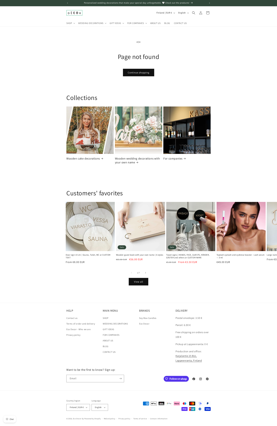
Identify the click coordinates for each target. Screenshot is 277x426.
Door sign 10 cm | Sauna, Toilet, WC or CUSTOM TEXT (88, 256)
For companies (172, 158)
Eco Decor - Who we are (78, 329)
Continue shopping (138, 72)
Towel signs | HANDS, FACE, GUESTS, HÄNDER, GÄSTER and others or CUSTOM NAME (187, 256)
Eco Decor (144, 323)
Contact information (158, 418)
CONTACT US (109, 352)
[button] (70, 23)
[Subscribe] (120, 378)
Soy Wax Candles (147, 318)
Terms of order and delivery (80, 323)
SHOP (105, 318)
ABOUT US (108, 340)
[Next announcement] (209, 3)
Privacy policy (73, 334)
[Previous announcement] (67, 3)
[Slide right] (145, 272)
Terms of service (140, 418)
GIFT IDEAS (108, 329)
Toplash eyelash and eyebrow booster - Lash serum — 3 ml (241, 256)
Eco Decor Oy (78, 418)
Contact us (72, 318)
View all (138, 281)
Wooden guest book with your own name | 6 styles (139, 255)
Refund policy (109, 418)
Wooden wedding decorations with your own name (137, 160)
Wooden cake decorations (83, 158)
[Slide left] (131, 272)
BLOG (105, 346)
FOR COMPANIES (111, 334)
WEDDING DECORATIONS (115, 323)
